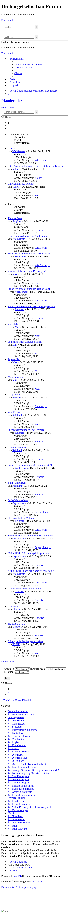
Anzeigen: (9, 668)
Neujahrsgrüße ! (16, 394)
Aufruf (11, 148)
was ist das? (14, 324)
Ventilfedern (14, 412)
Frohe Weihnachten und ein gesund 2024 (29, 288)
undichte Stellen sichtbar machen (25, 341)
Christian (39, 565)
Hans (37, 283)
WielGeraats (18, 151)
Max (14, 274)
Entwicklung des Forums (21, 183)
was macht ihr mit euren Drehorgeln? (27, 271)
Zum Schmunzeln (17, 482)
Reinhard (39, 230)
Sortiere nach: (38, 668)
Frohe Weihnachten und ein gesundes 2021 (30, 465)
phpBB (18, 876)
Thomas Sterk (15, 218)
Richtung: (9, 671)
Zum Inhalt (7, 20)
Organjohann (19, 503)
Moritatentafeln (15, 377)
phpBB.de (37, 881)
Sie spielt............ (16, 623)
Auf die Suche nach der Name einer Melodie (31, 570)
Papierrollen (14, 359)
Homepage (13, 606)
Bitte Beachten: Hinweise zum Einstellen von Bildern (35, 166)
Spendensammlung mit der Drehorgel (27, 429)
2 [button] (8, 125)
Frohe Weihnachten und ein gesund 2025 (29, 253)
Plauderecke (11, 100)
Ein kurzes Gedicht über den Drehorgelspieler (31, 306)
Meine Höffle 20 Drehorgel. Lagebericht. (29, 553)
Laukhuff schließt (17, 447)
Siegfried (17, 221)
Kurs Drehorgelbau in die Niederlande (27, 236)
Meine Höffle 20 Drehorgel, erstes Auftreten (30, 535)
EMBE (16, 644)
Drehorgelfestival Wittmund (22, 518)
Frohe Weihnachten (18, 500)
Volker (15, 169)
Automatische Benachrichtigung (24, 588)
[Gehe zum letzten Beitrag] (49, 160)
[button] (9, 128)
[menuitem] (28, 64)
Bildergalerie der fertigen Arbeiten (25, 641)
